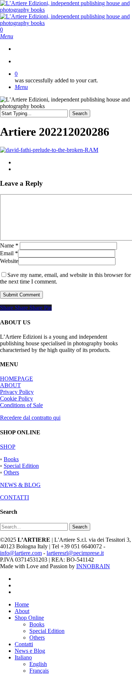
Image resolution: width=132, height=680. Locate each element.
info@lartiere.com (21, 553)
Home (22, 604)
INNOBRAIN (93, 566)
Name (9, 245)
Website (9, 261)
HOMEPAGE (16, 378)
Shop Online (29, 618)
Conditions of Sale (21, 405)
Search (79, 113)
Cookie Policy (16, 398)
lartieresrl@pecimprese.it (75, 553)
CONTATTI (14, 497)
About (22, 611)
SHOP (7, 447)
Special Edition (21, 466)
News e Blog (30, 651)
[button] (6, 36)
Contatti (24, 644)
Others (11, 472)
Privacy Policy (17, 392)
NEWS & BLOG (20, 485)
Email (9, 253)
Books (11, 459)
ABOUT (10, 385)
